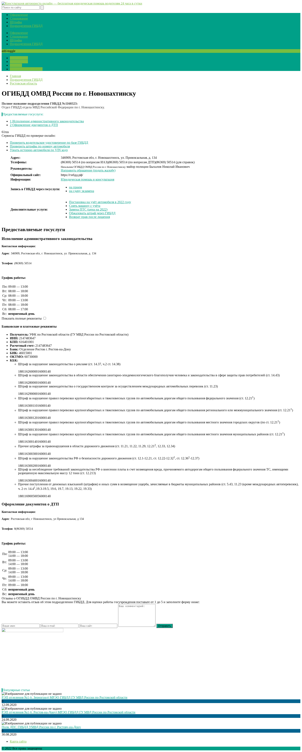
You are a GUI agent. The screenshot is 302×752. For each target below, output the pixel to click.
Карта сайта (18, 741)
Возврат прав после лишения (89, 217)
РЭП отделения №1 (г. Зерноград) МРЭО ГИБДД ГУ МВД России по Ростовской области (64, 697)
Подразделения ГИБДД (26, 26)
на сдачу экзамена (81, 191)
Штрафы (16, 22)
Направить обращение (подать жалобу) (88, 170)
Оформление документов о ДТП (34, 125)
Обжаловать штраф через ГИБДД (92, 213)
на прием (75, 187)
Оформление (19, 14)
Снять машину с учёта (84, 205)
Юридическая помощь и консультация (87, 179)
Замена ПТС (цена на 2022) (88, 209)
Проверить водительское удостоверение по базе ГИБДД (49, 142)
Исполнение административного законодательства (47, 121)
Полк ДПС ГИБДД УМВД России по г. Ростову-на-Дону (41, 727)
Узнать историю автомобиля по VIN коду (39, 150)
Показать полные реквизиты (22, 318)
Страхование (19, 18)
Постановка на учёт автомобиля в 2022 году (100, 202)
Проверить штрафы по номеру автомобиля (40, 146)
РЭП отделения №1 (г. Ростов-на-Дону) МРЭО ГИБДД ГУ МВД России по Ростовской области (68, 712)
